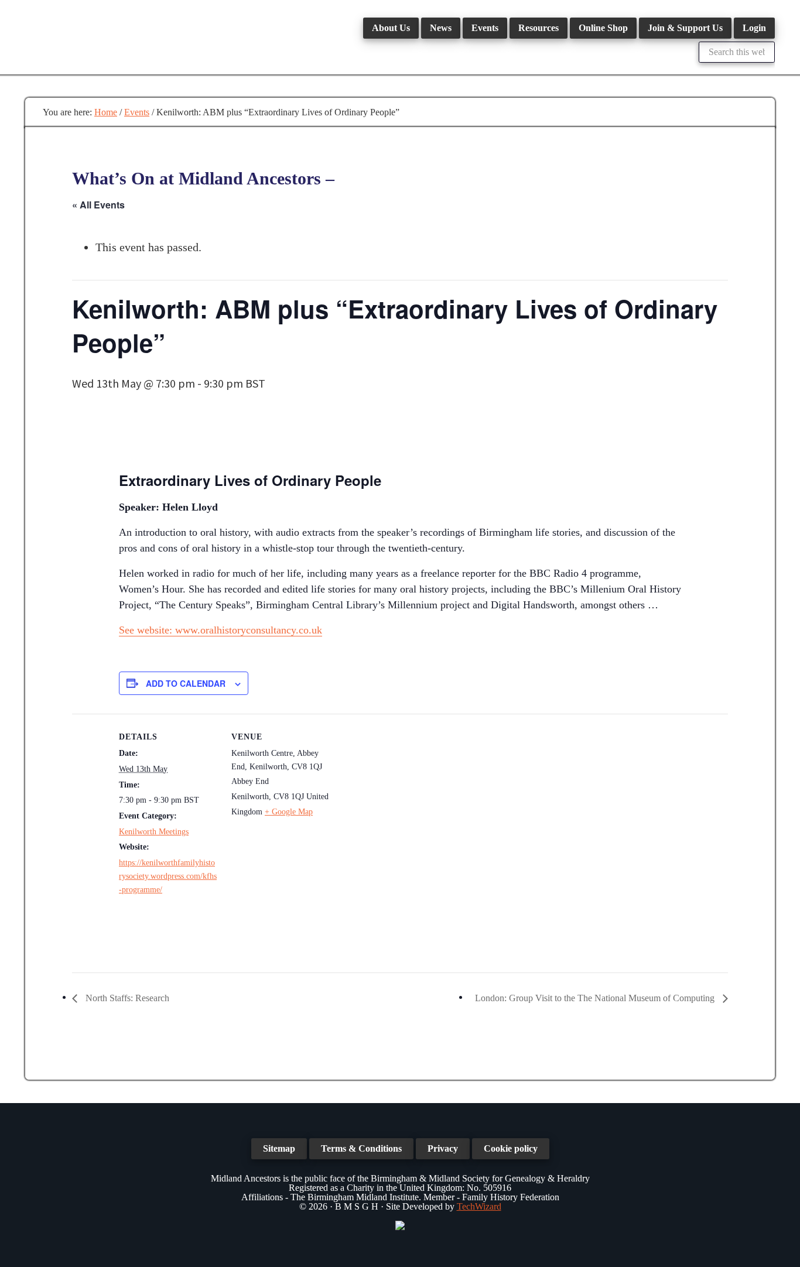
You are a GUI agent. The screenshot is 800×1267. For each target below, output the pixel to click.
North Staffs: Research (126, 998)
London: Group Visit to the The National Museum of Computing (596, 998)
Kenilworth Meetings (154, 831)
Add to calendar (185, 683)
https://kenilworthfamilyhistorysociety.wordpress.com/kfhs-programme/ (168, 876)
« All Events (98, 204)
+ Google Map (289, 811)
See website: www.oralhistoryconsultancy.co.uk (220, 630)
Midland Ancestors (113, 35)
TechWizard (479, 1206)
